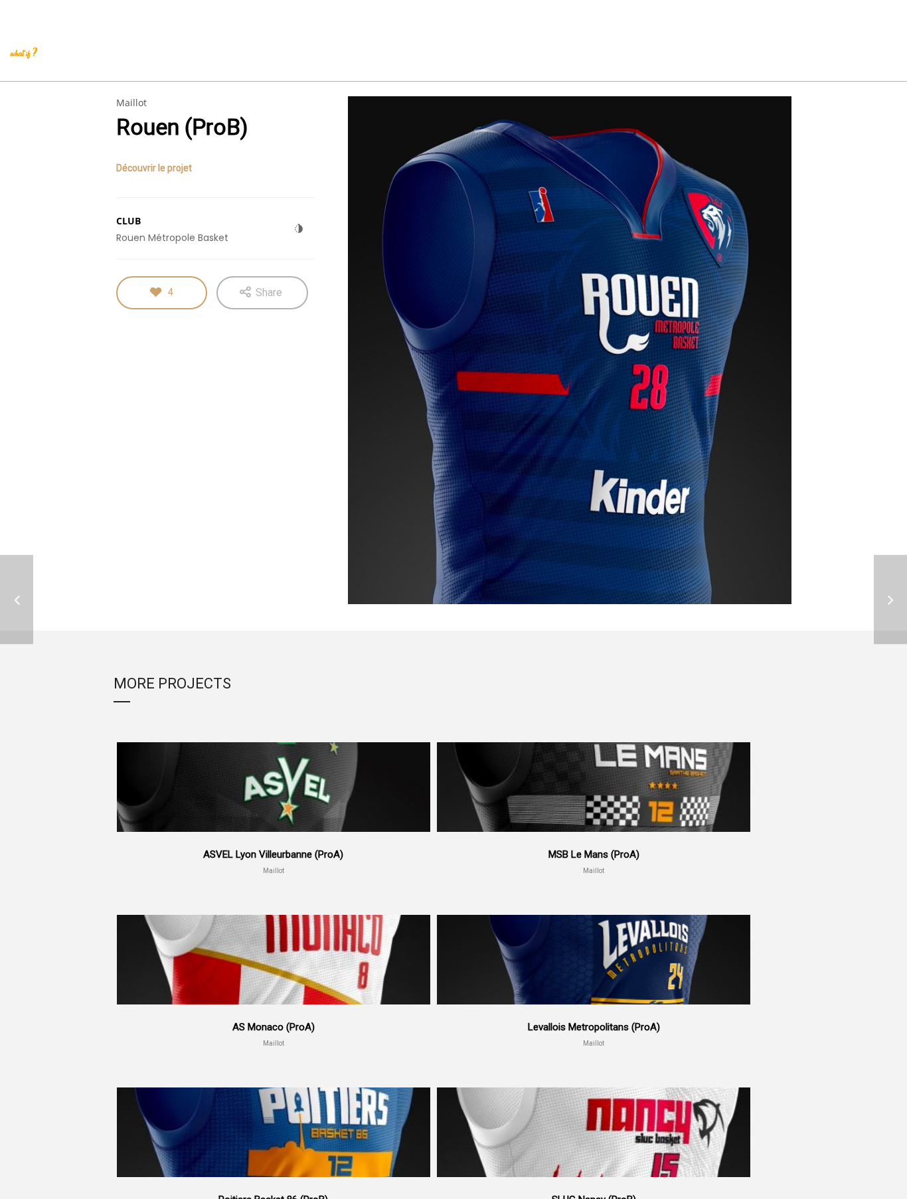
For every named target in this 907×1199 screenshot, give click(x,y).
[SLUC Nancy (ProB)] (890, 600)
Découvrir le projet (154, 168)
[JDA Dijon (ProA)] (16, 600)
